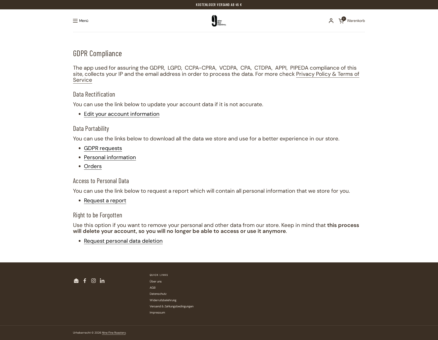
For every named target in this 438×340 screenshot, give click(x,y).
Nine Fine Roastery (114, 333)
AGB (153, 288)
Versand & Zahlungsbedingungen (171, 306)
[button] (352, 21)
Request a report (105, 201)
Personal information (110, 157)
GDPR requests (103, 148)
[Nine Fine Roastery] (219, 20)
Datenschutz (158, 294)
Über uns (156, 281)
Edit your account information (121, 114)
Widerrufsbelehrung (163, 300)
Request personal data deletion (123, 241)
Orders (93, 166)
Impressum (157, 312)
